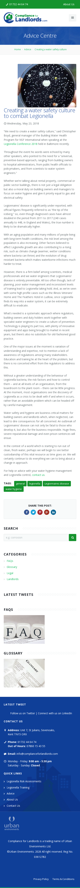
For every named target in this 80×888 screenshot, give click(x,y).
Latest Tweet (15, 704)
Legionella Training (18, 787)
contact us (38, 475)
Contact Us (13, 805)
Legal (10, 573)
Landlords (13, 579)
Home (17, 49)
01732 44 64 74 (18, 4)
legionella (34, 483)
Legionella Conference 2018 (20, 144)
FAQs (10, 561)
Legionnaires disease (57, 483)
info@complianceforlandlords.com (37, 753)
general (20, 483)
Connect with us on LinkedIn (55, 713)
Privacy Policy (41, 879)
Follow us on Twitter (22, 713)
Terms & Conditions (63, 879)
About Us (68, 4)
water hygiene (14, 489)
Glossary (12, 567)
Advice (27, 49)
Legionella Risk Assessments (24, 781)
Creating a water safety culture (51, 49)
